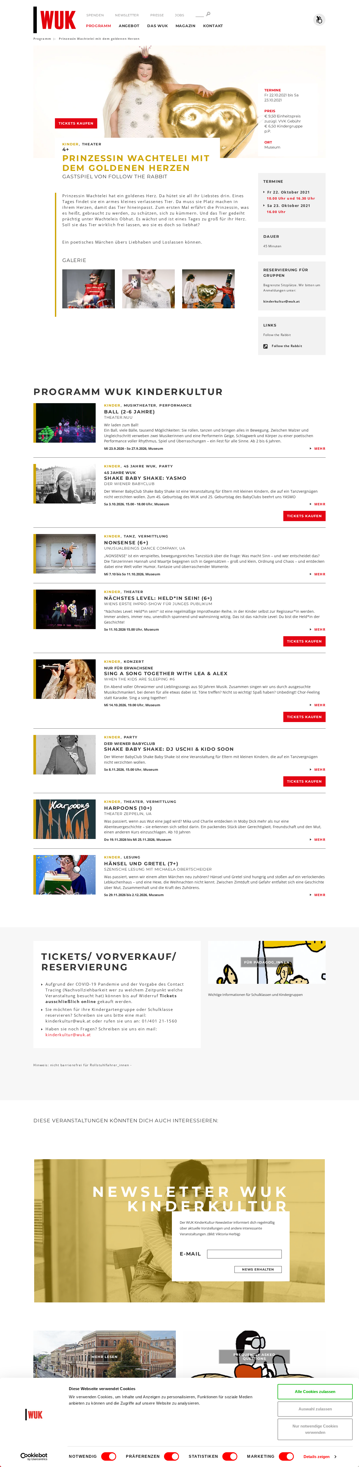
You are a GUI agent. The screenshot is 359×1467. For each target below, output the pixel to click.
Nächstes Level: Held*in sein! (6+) (158, 598)
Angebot (129, 25)
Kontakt (213, 25)
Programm (98, 25)
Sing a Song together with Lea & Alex (166, 673)
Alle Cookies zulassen (315, 1391)
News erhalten (258, 1269)
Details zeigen (317, 1456)
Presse (157, 15)
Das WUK (157, 25)
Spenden (95, 15)
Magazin (186, 25)
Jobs (179, 15)
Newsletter (127, 15)
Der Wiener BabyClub (129, 743)
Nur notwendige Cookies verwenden (315, 1429)
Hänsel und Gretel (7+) (141, 864)
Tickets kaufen (76, 123)
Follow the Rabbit (287, 346)
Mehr (320, 448)
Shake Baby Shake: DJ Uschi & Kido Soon (169, 749)
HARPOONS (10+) (128, 808)
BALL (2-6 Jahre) (129, 412)
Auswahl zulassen (315, 1409)
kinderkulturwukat (281, 301)
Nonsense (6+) (126, 543)
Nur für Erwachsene (128, 668)
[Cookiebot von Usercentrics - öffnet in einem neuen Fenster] (34, 1457)
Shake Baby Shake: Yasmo (145, 478)
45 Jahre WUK (120, 472)
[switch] (171, 1456)
